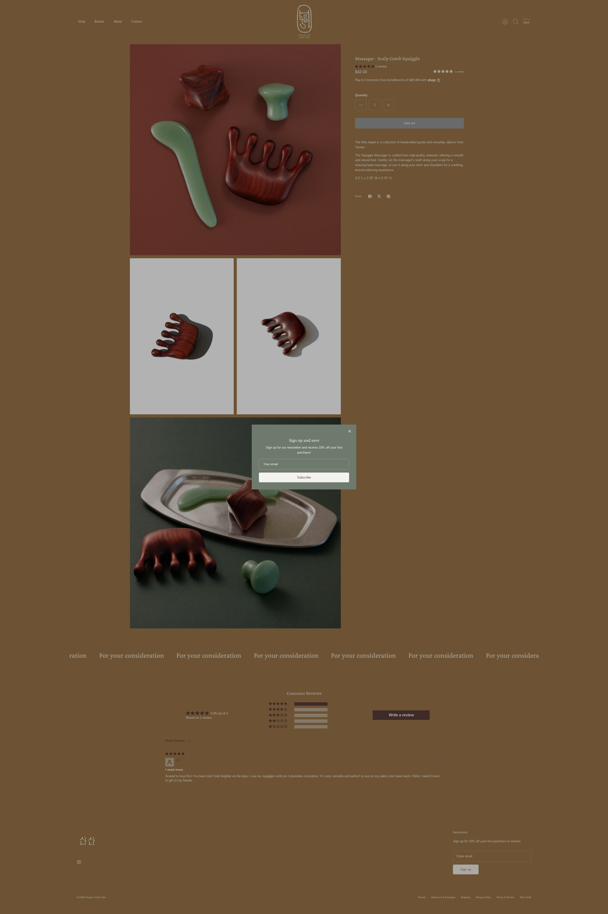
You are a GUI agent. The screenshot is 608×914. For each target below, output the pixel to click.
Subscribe (304, 477)
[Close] (349, 431)
